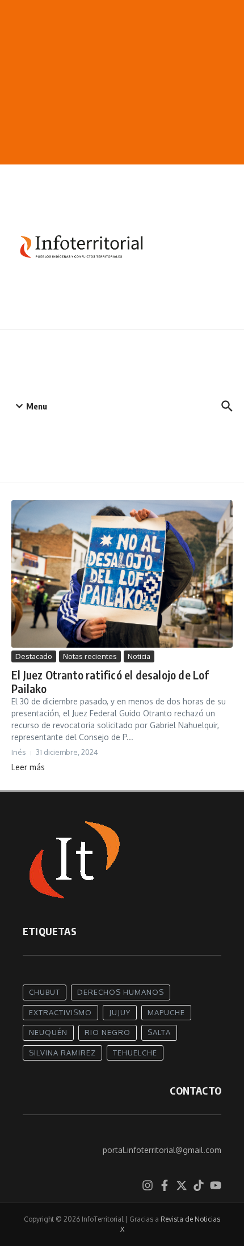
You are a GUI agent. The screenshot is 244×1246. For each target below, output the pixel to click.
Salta (159, 1032)
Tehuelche (135, 1052)
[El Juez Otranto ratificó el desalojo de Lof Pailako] (122, 574)
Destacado (33, 656)
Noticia (139, 656)
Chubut (44, 991)
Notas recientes (90, 656)
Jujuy (120, 1012)
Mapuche (166, 1012)
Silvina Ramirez (62, 1052)
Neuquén (48, 1032)
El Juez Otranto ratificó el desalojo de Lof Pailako (110, 681)
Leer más (28, 767)
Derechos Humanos (120, 991)
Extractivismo (60, 1012)
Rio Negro (108, 1032)
